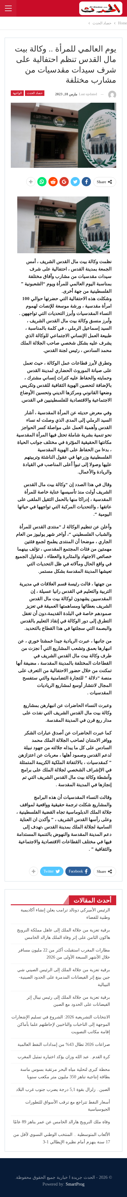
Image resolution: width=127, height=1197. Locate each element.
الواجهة (17, 93)
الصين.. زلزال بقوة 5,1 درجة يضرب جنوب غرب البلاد (63, 1089)
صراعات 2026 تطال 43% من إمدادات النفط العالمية (64, 1044)
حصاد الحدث (35, 93)
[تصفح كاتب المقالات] (112, 94)
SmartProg (75, 1184)
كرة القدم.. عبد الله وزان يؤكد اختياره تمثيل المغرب (64, 1057)
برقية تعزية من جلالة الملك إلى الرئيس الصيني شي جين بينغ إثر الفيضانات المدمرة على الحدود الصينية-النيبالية (63, 977)
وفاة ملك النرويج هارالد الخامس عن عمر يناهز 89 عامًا (61, 1122)
